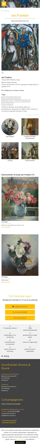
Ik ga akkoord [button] (20, 442)
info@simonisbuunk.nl (21, 306)
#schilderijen (16, 98)
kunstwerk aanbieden (9, 422)
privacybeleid (20, 439)
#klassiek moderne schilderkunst (12, 101)
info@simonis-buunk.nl (8, 415)
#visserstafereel (7, 104)
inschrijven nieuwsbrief (9, 420)
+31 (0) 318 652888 (20, 312)
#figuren (27, 101)
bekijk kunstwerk (6, 227)
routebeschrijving (20, 318)
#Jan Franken (6, 98)
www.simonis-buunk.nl (8, 413)
